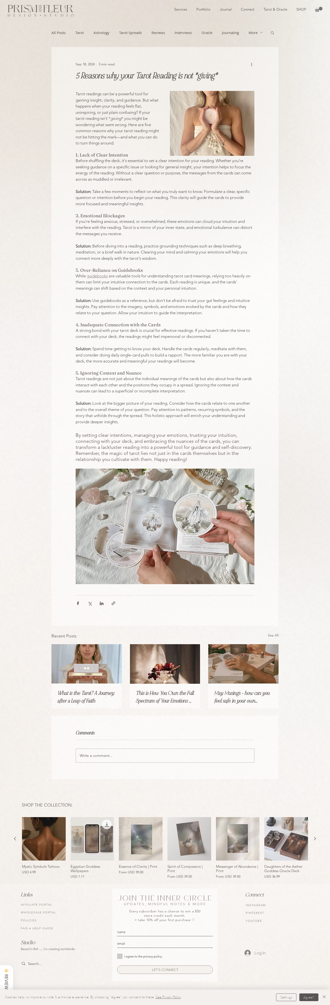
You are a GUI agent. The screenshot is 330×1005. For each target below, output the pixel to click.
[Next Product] (315, 838)
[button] (319, 9)
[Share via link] (113, 603)
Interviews (183, 32)
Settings (286, 997)
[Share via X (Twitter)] (89, 603)
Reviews (158, 32)
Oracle (206, 32)
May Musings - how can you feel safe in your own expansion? (241, 697)
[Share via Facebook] (78, 603)
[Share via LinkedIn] (101, 603)
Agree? (308, 997)
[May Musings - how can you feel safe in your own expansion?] (243, 664)
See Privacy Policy (168, 997)
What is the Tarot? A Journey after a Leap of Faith (85, 697)
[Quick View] (44, 839)
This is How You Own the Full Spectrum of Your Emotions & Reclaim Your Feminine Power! (165, 697)
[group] (165, 848)
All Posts (58, 32)
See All (273, 635)
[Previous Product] (15, 838)
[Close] (324, 997)
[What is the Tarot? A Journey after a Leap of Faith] (86, 664)
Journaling (230, 32)
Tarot (79, 32)
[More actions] (251, 64)
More (253, 32)
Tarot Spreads (130, 32)
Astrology (101, 32)
